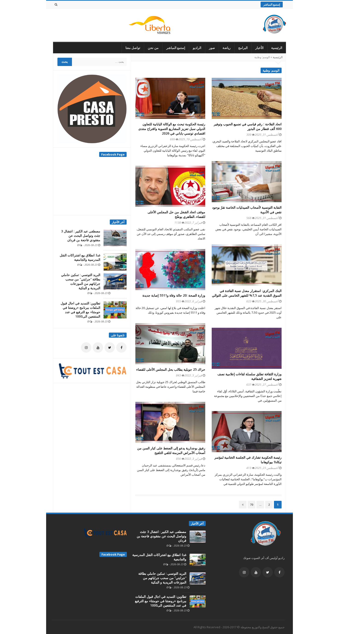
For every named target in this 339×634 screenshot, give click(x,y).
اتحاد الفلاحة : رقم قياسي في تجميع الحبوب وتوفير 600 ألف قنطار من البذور (248, 126)
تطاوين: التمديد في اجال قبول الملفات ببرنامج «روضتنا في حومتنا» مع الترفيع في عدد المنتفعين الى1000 (80, 310)
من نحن (153, 48)
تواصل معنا (132, 48)
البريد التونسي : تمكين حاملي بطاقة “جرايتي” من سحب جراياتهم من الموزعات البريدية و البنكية (80, 281)
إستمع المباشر (271, 4)
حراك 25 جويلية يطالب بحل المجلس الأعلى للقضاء (170, 369)
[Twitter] (109, 347)
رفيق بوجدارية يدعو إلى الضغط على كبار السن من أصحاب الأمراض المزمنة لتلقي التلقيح (171, 450)
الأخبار (259, 48)
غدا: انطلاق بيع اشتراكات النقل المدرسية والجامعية (80, 257)
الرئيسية (276, 48)
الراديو (197, 48)
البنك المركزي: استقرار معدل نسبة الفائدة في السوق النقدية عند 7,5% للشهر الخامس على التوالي (247, 292)
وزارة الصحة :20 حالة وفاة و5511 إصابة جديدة (174, 295)
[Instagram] (86, 347)
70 (250, 504)
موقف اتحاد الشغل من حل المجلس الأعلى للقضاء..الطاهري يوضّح (176, 214)
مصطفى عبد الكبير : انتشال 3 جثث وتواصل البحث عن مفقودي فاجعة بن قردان (80, 235)
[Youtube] (98, 347)
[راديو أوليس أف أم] (274, 25)
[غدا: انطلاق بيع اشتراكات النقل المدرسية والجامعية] (115, 262)
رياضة (227, 48)
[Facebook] (121, 347)
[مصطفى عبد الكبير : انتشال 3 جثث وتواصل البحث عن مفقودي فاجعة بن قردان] (115, 237)
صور (212, 48)
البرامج (243, 48)
